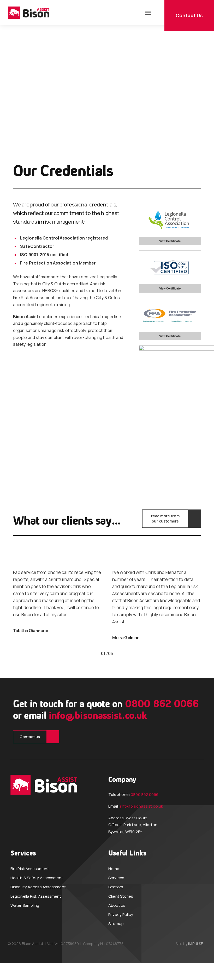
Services (116, 877)
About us (116, 905)
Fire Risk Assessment (29, 868)
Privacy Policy (120, 914)
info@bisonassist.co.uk (98, 716)
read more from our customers (165, 518)
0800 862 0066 (162, 704)
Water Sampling (24, 905)
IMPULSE (195, 943)
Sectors (115, 887)
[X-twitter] (24, 832)
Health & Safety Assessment (36, 877)
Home (113, 868)
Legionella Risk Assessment (35, 896)
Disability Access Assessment (38, 887)
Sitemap (116, 923)
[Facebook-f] (12, 832)
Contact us (30, 736)
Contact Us (189, 15)
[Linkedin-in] (37, 832)
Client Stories (120, 896)
